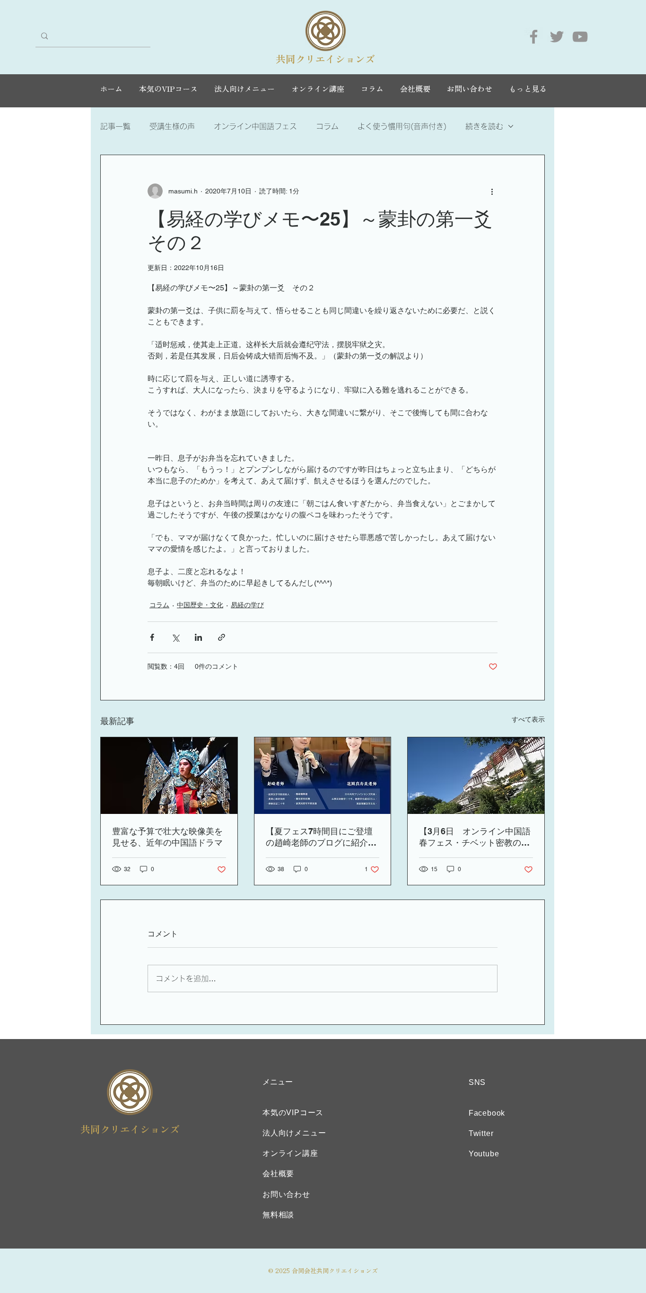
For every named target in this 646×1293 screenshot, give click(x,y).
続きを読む (484, 126)
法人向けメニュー (294, 1133)
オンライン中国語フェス (255, 126)
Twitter (481, 1133)
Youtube (484, 1154)
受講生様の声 (172, 126)
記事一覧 (115, 126)
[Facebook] (533, 36)
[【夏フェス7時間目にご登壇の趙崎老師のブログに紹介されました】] (322, 775)
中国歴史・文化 (200, 605)
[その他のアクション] (492, 191)
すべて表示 (528, 719)
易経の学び (247, 605)
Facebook (487, 1113)
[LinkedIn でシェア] (198, 637)
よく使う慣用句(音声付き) (402, 126)
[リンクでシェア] (221, 637)
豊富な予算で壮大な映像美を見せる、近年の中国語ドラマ (167, 836)
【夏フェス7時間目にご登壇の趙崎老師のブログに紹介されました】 (321, 837)
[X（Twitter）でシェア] (175, 637)
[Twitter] (557, 36)
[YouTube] (580, 36)
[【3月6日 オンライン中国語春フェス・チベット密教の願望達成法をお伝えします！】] (476, 775)
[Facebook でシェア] (152, 637)
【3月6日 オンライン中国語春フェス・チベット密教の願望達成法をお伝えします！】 (475, 837)
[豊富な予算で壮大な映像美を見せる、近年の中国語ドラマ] (169, 775)
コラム (327, 126)
